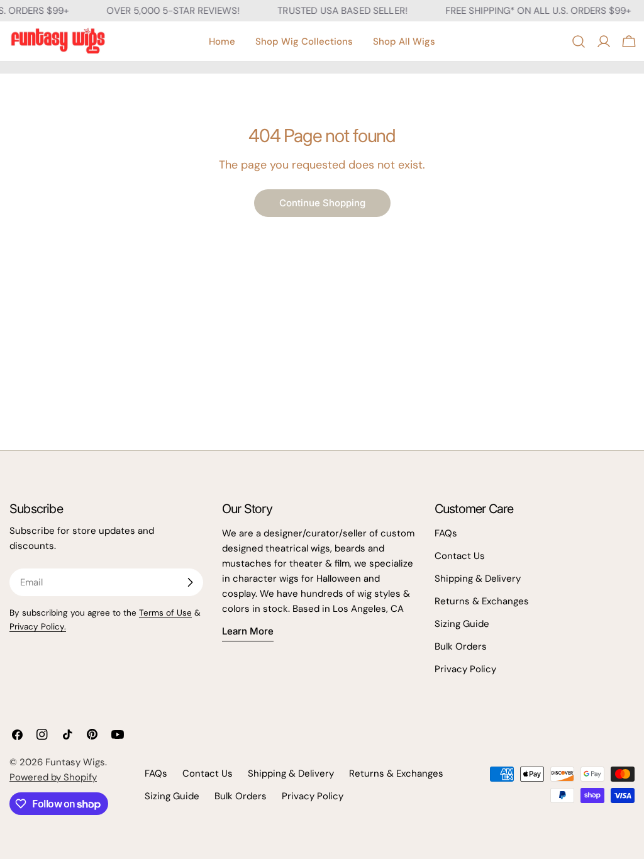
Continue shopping (322, 203)
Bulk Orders (461, 646)
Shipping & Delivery (478, 578)
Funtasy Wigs (75, 762)
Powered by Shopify (53, 777)
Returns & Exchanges (482, 601)
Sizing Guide (462, 624)
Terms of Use (165, 612)
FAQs (446, 533)
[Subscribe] (190, 582)
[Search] (578, 41)
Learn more (248, 631)
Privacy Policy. (37, 626)
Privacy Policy (465, 669)
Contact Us (460, 556)
